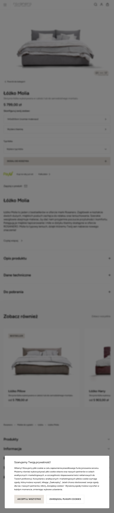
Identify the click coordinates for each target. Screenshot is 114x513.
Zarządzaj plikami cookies (65, 499)
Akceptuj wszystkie (29, 499)
